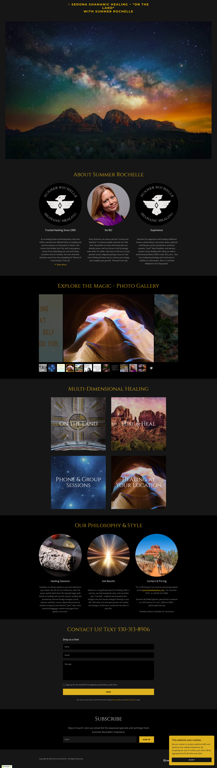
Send (108, 692)
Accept (192, 760)
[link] (108, 11)
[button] (60, 264)
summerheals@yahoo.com (153, 590)
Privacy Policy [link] (116, 700)
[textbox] (108, 647)
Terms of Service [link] (130, 700)
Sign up (146, 739)
